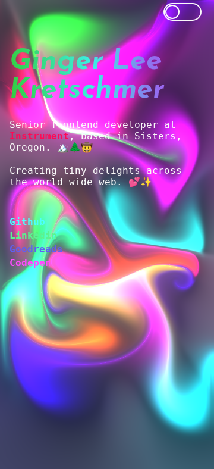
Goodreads (36, 249)
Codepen (30, 262)
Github (27, 221)
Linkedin (33, 235)
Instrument (39, 136)
